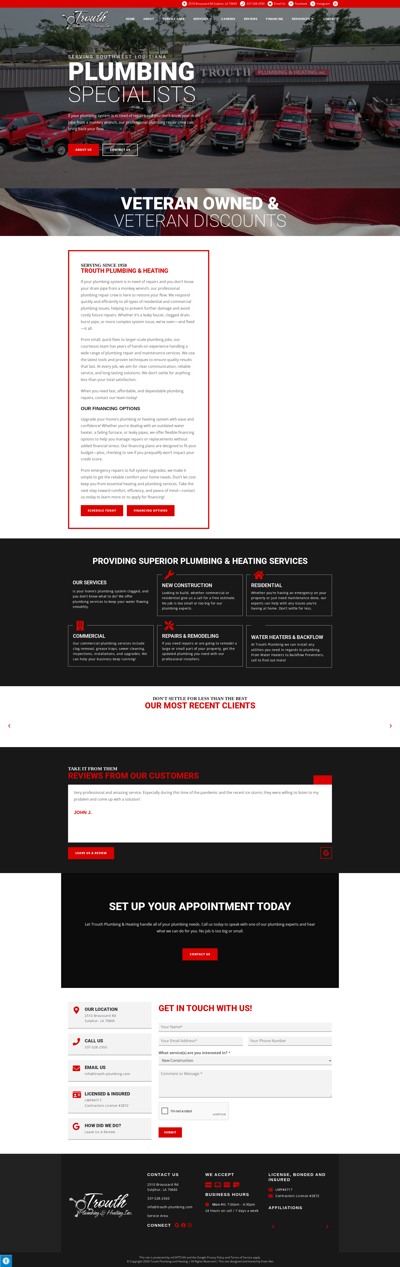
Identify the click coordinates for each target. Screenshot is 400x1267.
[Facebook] (183, 1225)
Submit (170, 1132)
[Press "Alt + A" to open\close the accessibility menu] (6, 1261)
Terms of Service (241, 1257)
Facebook (301, 4)
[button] (83, 150)
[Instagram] (190, 1225)
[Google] (326, 853)
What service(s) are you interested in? (195, 1052)
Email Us (279, 4)
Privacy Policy (215, 1257)
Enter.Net (267, 1261)
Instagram (323, 4)
